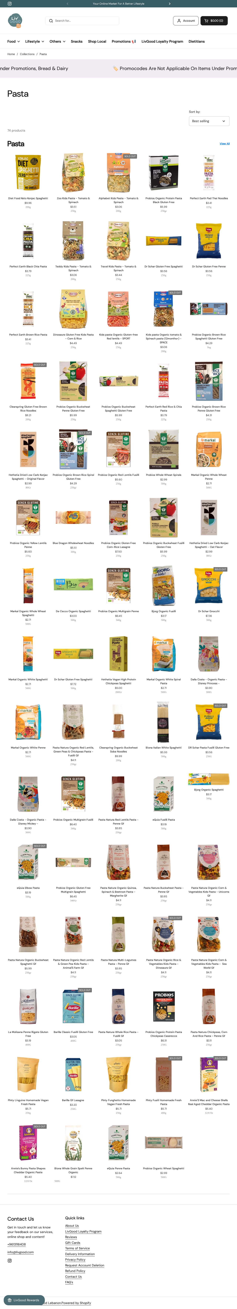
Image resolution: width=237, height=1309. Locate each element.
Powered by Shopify (76, 1303)
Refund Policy (75, 1271)
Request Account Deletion (84, 1265)
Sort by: (194, 112)
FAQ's (69, 1282)
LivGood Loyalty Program (83, 1231)
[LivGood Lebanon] (15, 20)
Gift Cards (72, 1243)
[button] (214, 20)
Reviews (71, 1237)
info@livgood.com (20, 1252)
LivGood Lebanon (48, 1303)
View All (225, 143)
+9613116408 (16, 1244)
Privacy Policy (75, 1259)
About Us (72, 1226)
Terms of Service (77, 1248)
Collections (27, 54)
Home (11, 54)
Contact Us (73, 1277)
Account (189, 21)
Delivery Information (80, 1254)
